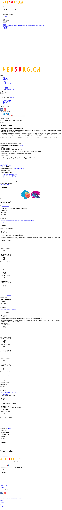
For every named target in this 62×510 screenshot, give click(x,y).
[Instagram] (5, 494)
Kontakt (2, 487)
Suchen (4, 21)
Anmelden (5, 11)
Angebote (5, 28)
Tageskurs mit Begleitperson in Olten (7, 395)
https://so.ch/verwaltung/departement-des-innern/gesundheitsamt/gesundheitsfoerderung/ (17, 220)
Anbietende (5, 27)
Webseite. (9, 295)
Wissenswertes (5, 26)
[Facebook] (2, 494)
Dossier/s (4, 23)
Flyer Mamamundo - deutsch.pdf (9, 175)
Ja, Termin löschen (4, 456)
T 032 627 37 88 (3, 485)
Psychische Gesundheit (7, 25)
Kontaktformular (3, 222)
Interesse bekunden (4, 311)
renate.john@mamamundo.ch (18, 168)
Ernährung (23, 25)
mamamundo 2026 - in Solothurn (6, 228)
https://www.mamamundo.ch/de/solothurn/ (8, 309)
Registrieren (5, 16)
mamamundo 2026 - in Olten (6, 312)
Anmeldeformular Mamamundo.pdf (10, 174)
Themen (4, 24)
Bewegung (28, 25)
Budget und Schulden (40, 25)
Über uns (4, 103)
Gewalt (31, 25)
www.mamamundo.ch (4, 164)
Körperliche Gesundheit (16, 25)
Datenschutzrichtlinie (7, 101)
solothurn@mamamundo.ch (5, 165)
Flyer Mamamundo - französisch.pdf (10, 177)
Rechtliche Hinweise (7, 100)
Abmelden (12, 97)
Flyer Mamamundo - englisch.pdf (9, 176)
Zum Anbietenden (5, 206)
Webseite (21, 145)
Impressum (5, 102)
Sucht (34, 25)
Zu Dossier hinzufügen (4, 184)
